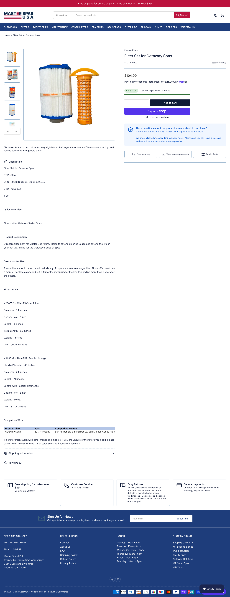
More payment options (157, 117)
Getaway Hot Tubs (183, 559)
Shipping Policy (68, 555)
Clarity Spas (179, 555)
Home (7, 35)
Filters (24, 27)
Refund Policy (68, 559)
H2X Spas (178, 567)
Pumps (158, 27)
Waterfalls (188, 27)
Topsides (171, 27)
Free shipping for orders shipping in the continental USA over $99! (115, 3)
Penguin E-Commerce (57, 591)
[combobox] (131, 15)
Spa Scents (114, 27)
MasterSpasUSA (20, 591)
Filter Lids (131, 27)
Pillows (146, 27)
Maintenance (60, 27)
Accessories (40, 27)
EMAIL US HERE (12, 549)
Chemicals (10, 27)
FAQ (62, 550)
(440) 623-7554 (18, 542)
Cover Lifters (79, 27)
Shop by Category (183, 542)
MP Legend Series (183, 546)
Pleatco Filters (131, 50)
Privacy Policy (68, 563)
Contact (64, 542)
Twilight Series (181, 550)
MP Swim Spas (181, 563)
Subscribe (182, 518)
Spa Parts (98, 27)
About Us (65, 546)
